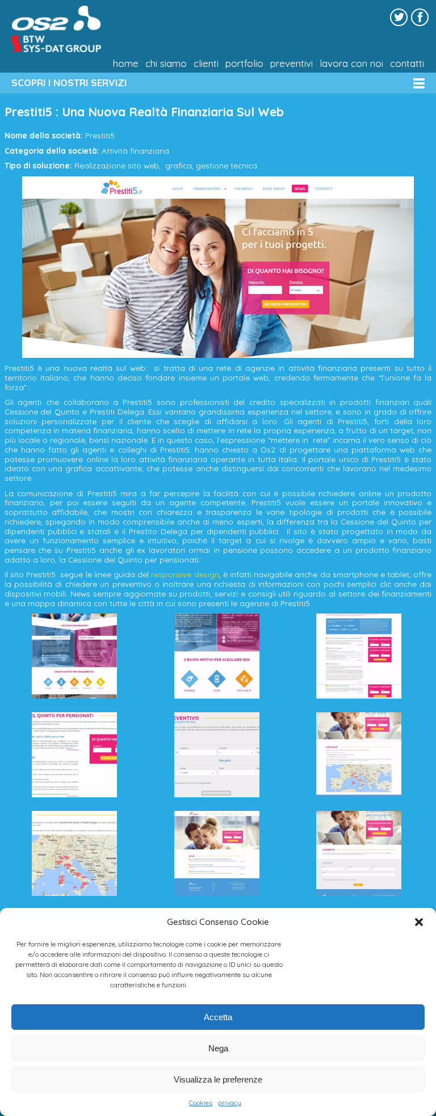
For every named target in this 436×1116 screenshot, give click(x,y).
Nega (218, 1048)
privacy (229, 1102)
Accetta (218, 1017)
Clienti (206, 63)
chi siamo (166, 63)
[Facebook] (420, 17)
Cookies (200, 1102)
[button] (419, 922)
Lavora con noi (351, 63)
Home (126, 63)
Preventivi (291, 63)
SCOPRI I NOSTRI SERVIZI (69, 82)
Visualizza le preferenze (218, 1079)
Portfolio (244, 63)
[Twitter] (399, 17)
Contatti (407, 63)
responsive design (185, 574)
